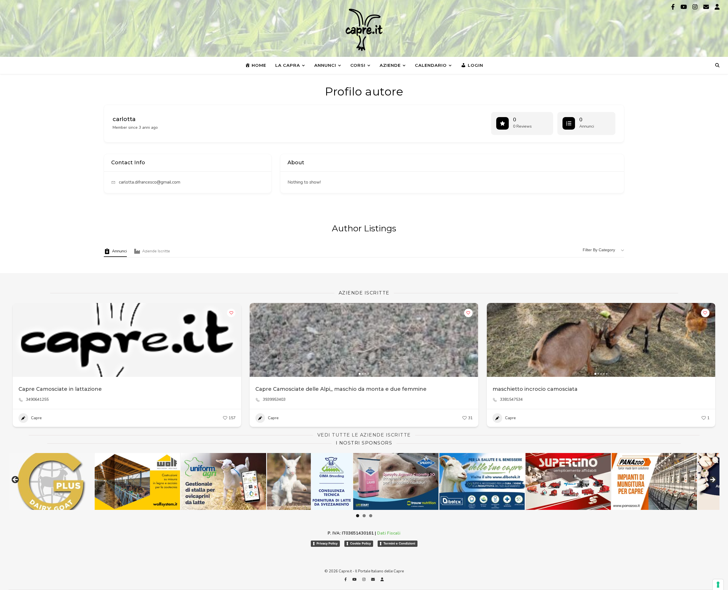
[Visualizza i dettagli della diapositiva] (246, 481)
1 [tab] (357, 515)
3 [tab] (370, 515)
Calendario (431, 65)
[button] (257, 340)
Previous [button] (15, 480)
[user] (717, 7)
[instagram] (695, 7)
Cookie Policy (360, 543)
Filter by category (599, 250)
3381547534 (511, 399)
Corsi (357, 65)
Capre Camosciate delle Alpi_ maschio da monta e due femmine (341, 389)
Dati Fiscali (388, 533)
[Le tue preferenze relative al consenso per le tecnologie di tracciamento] (718, 584)
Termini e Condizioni (399, 543)
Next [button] (712, 480)
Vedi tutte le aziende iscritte (364, 435)
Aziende (390, 65)
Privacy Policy (327, 543)
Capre (36, 418)
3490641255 (37, 399)
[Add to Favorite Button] (231, 313)
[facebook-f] (673, 7)
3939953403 (274, 399)
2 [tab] (364, 515)
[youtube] (684, 7)
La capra (287, 65)
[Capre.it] (364, 30)
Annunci (325, 65)
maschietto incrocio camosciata (535, 389)
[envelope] (706, 7)
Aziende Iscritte (156, 251)
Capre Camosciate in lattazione (60, 389)
